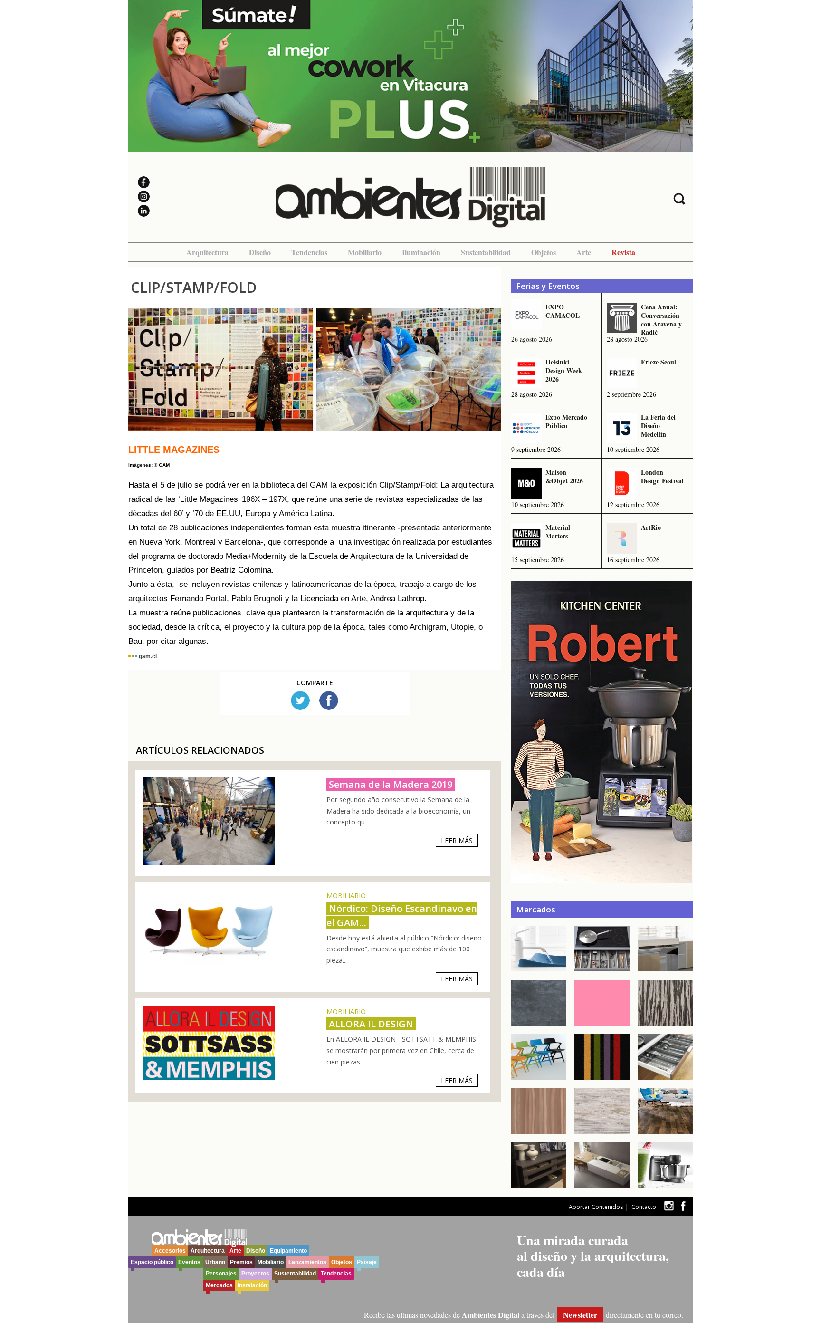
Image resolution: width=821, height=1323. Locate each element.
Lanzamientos (307, 1262)
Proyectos (255, 1273)
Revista (623, 252)
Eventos (189, 1262)
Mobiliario (365, 252)
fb (683, 1206)
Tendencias (309, 252)
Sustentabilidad (486, 252)
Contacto (643, 1207)
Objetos (543, 252)
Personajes (221, 1273)
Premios (241, 1262)
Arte (583, 252)
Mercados (219, 1285)
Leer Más (457, 840)
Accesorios (170, 1250)
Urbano (215, 1262)
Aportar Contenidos (596, 1207)
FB (328, 700)
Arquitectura (207, 252)
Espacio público (152, 1262)
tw (669, 1206)
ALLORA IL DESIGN (371, 1023)
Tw (300, 700)
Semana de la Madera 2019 (390, 784)
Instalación (252, 1285)
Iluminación (421, 252)
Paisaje (367, 1262)
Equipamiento (288, 1250)
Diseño (260, 252)
